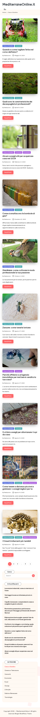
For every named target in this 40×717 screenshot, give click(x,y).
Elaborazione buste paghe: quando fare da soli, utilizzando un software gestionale (19, 618)
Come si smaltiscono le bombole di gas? (18, 214)
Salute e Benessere (30, 483)
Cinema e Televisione (12, 670)
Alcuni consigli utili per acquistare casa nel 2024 (17, 157)
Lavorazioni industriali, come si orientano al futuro (19, 589)
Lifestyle (7, 689)
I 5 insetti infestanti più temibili (16, 541)
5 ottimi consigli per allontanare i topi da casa (19, 433)
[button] (30, 564)
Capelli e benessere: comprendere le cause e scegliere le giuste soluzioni (19, 603)
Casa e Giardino (8, 46)
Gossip (7, 686)
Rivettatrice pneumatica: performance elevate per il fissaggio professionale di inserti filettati (20, 611)
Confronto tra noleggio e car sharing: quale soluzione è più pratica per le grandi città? (19, 625)
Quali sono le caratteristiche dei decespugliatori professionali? (17, 102)
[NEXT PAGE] (30, 564)
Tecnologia (8, 697)
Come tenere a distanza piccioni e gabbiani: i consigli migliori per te (18, 487)
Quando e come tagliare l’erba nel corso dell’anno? (17, 50)
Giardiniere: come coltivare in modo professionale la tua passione (18, 271)
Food (6, 682)
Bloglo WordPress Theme (23, 714)
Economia (27, 152)
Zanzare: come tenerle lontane (16, 327)
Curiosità (18, 46)
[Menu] (5, 9)
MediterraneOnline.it (18, 4)
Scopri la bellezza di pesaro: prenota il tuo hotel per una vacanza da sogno (19, 645)
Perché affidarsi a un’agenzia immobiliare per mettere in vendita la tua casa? (19, 377)
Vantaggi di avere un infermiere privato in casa (18, 596)
